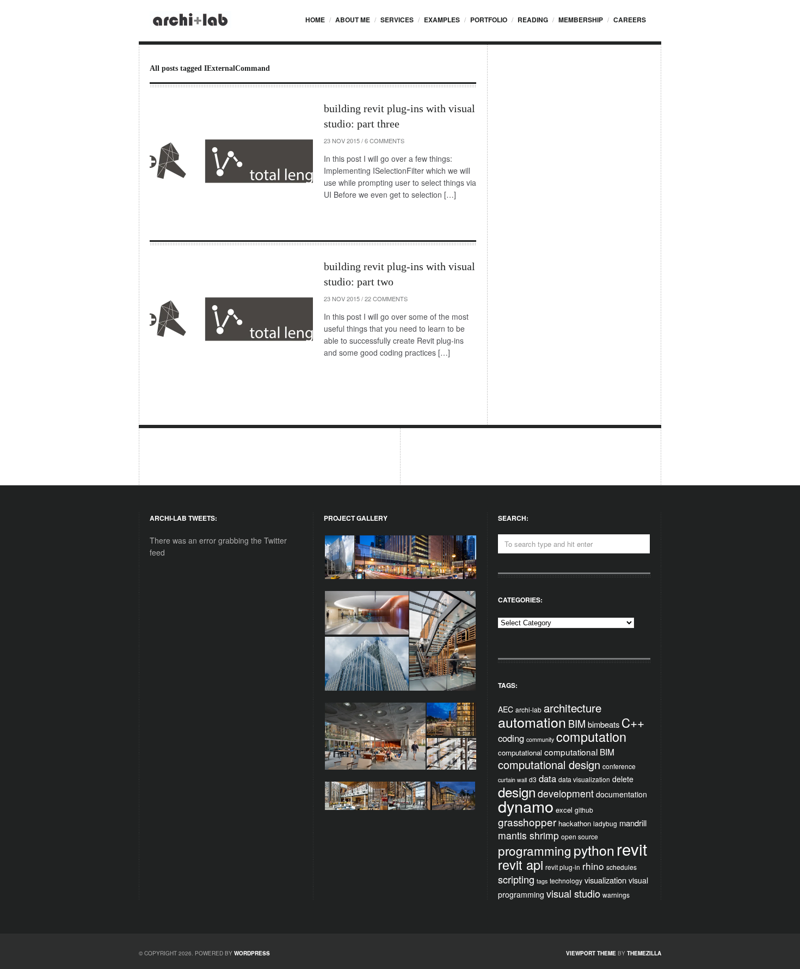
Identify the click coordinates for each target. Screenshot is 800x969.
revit (632, 848)
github (584, 809)
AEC (505, 709)
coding (511, 738)
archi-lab (528, 709)
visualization (605, 880)
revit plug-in (562, 867)
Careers (629, 20)
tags (542, 881)
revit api (520, 864)
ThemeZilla (644, 953)
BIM (577, 723)
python (594, 850)
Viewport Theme (591, 953)
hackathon (574, 823)
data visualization (584, 779)
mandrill (633, 822)
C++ (632, 722)
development (566, 793)
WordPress (252, 953)
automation (532, 722)
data (547, 778)
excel (564, 810)
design (517, 791)
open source (579, 836)
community (540, 739)
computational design (549, 764)
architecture (572, 707)
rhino (593, 866)
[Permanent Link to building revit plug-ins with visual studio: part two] (231, 320)
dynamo (525, 806)
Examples (442, 20)
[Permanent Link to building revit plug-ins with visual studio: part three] (231, 162)
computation (591, 736)
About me (352, 20)
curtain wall (512, 780)
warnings (616, 894)
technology (566, 880)
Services (397, 20)
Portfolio (488, 20)
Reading (533, 20)
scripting (516, 879)
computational (520, 752)
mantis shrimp (528, 835)
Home (315, 20)
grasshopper (527, 821)
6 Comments (384, 140)
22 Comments (386, 298)
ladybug (605, 823)
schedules (621, 867)
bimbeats (603, 724)
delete (622, 778)
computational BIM (579, 752)
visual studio (573, 893)
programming (534, 850)
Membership (580, 20)
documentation (621, 794)
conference (619, 766)
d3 (533, 779)
